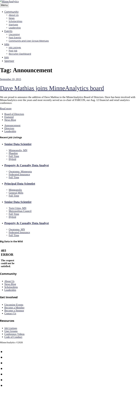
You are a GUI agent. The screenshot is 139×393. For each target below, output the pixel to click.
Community (11, 11)
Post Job (13, 50)
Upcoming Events (13, 304)
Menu (4, 5)
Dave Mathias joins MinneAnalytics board (52, 88)
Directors (9, 128)
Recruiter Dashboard (20, 53)
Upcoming (14, 34)
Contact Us (10, 313)
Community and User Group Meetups (29, 40)
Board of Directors (14, 114)
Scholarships (15, 21)
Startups (13, 24)
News (12, 18)
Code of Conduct (13, 337)
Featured (9, 117)
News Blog (10, 119)
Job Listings (15, 47)
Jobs (6, 44)
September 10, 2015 (10, 79)
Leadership (15, 27)
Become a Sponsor (14, 310)
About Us (14, 14)
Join (6, 57)
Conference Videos (14, 334)
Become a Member (14, 307)
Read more (6, 108)
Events (8, 31)
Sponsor (9, 61)
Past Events (15, 37)
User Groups (10, 331)
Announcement (12, 125)
